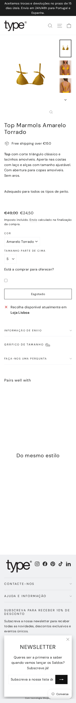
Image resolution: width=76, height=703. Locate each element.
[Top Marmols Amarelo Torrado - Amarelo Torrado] (6, 422)
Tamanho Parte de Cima (25, 250)
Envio (33, 220)
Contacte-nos (19, 584)
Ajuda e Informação (25, 596)
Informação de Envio (23, 330)
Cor (7, 233)
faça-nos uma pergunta (25, 358)
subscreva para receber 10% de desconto (37, 612)
